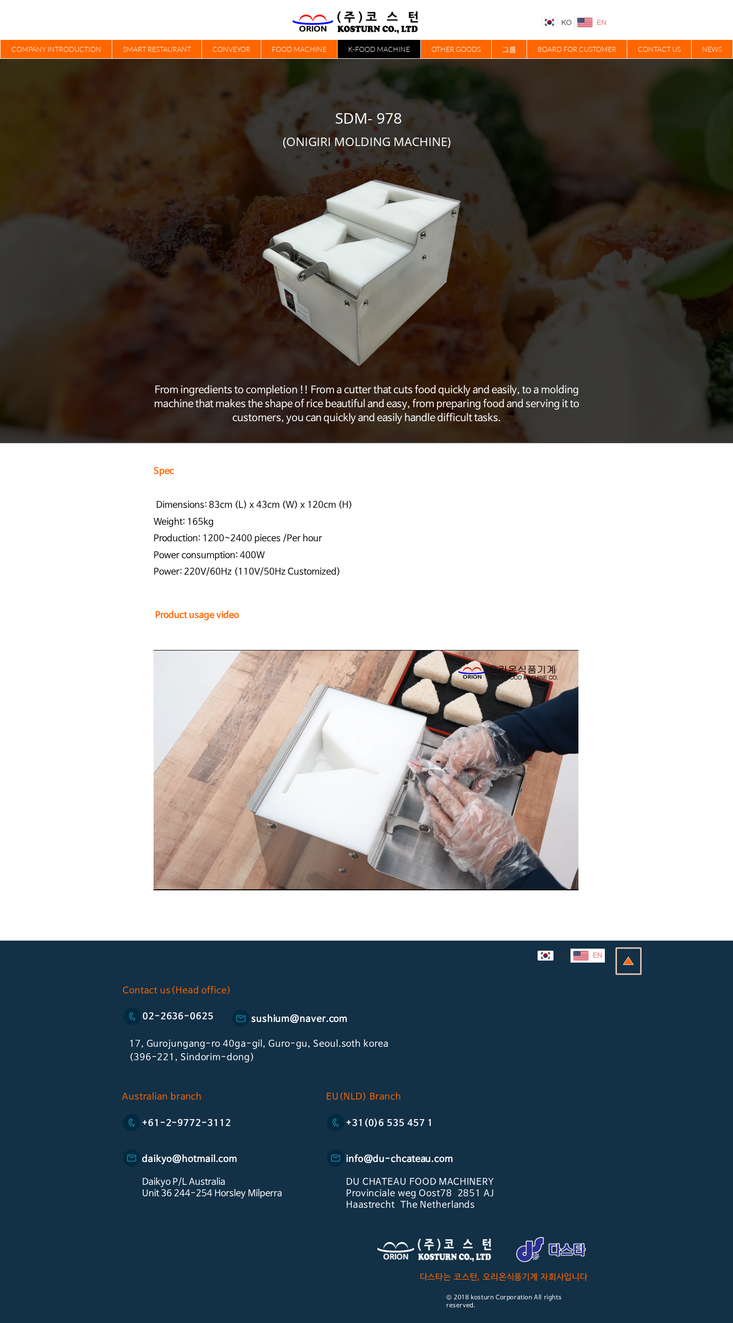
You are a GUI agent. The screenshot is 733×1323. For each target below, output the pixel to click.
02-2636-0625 (178, 1016)
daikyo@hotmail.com (189, 1159)
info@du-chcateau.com (399, 1159)
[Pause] (166, 876)
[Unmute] (183, 876)
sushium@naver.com (299, 1019)
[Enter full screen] (564, 876)
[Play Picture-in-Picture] (548, 876)
